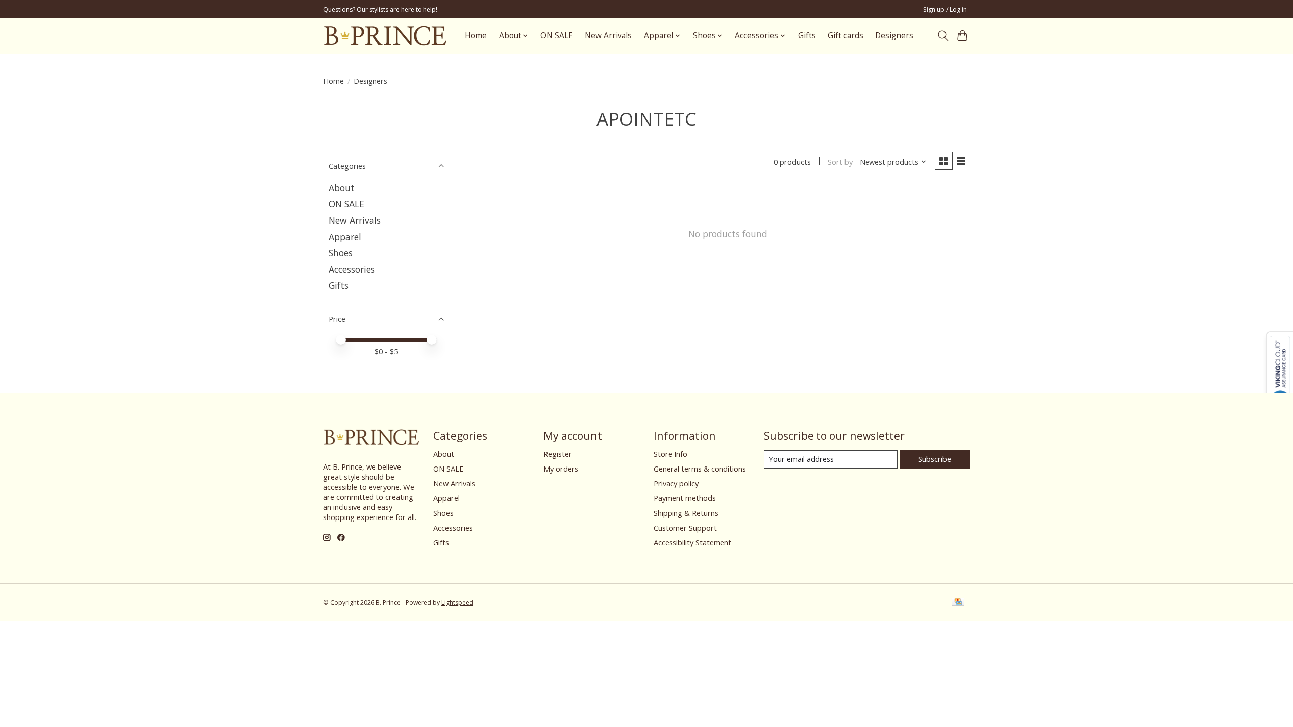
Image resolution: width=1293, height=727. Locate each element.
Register (557, 454)
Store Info (670, 454)
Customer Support (685, 528)
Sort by (840, 162)
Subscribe (934, 459)
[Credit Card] (958, 603)
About (342, 188)
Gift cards (845, 35)
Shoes (341, 253)
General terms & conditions (700, 468)
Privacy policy (676, 483)
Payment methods (685, 498)
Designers (894, 35)
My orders (560, 468)
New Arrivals (608, 35)
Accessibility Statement (692, 542)
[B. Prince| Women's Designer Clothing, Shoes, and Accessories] (385, 35)
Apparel (345, 237)
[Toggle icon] (942, 36)
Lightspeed (457, 602)
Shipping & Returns (686, 513)
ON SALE (556, 35)
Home (476, 35)
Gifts (807, 35)
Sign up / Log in (945, 9)
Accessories (352, 269)
